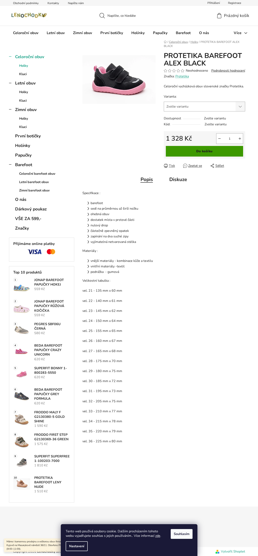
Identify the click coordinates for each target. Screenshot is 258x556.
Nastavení (76, 546)
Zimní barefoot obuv (34, 190)
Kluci (23, 74)
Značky (22, 228)
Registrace (234, 3)
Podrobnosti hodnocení (228, 70)
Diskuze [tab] (178, 179)
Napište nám (76, 3)
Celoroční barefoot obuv (37, 173)
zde (157, 536)
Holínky (22, 145)
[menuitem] (25, 33)
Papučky (23, 155)
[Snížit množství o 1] (219, 138)
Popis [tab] (147, 179)
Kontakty (53, 3)
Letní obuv (25, 83)
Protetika (182, 76)
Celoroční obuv (29, 57)
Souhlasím (181, 534)
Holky (23, 65)
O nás (20, 199)
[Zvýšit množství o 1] (240, 138)
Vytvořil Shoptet (233, 551)
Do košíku (204, 151)
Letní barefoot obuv (34, 182)
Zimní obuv (26, 109)
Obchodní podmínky (26, 3)
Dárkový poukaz (31, 209)
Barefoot (23, 165)
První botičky (28, 136)
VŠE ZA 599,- (28, 218)
